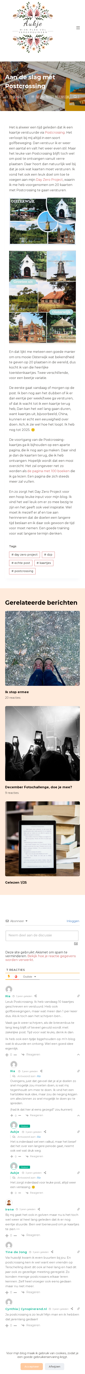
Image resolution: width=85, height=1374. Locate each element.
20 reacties (12, 697)
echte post (20, 563)
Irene (9, 1209)
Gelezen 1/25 (16, 882)
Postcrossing (62, 97)
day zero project (24, 554)
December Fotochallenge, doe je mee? (38, 787)
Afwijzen (54, 1366)
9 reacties (12, 793)
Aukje (14, 1132)
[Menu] (78, 28)
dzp (48, 554)
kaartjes (44, 563)
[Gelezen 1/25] (42, 838)
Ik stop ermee (17, 692)
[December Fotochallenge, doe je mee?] (42, 743)
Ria (7, 996)
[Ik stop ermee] (42, 648)
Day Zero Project (45, 97)
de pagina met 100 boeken (48, 471)
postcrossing (22, 571)
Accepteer (32, 1366)
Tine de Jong (16, 1252)
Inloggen (72, 921)
